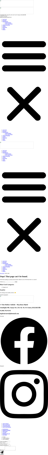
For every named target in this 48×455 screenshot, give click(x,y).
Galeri (3, 28)
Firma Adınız (2, 442)
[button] (24, 79)
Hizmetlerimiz (5, 21)
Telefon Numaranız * (4, 445)
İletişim (3, 29)
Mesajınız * (2, 450)
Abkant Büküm (8, 22)
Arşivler (1, 294)
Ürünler (4, 26)
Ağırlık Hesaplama (6, 25)
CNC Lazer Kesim (8, 23)
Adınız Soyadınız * (4, 441)
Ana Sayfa (4, 19)
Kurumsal (4, 20)
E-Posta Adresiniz (3, 444)
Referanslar (4, 27)
